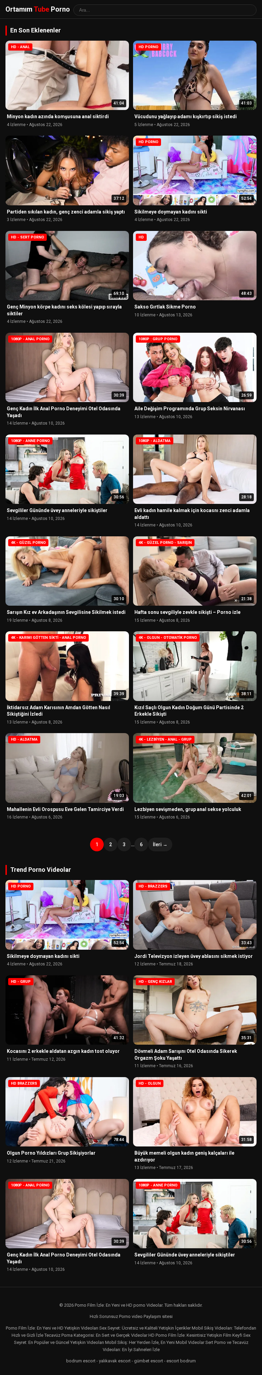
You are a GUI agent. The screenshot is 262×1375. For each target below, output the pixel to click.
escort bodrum (181, 1360)
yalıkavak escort (115, 1360)
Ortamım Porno (37, 9)
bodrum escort (81, 1360)
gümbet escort (148, 1360)
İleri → (160, 844)
